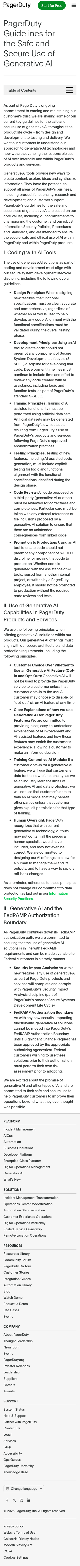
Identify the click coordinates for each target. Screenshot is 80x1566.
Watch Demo (13, 1297)
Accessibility (13, 1453)
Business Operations (18, 1148)
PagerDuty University (19, 1465)
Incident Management (20, 1129)
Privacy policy (14, 1526)
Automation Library (18, 1285)
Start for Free (51, 5)
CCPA (8, 1551)
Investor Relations (17, 1366)
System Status (14, 1409)
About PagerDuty (16, 1334)
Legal (8, 1434)
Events (8, 1316)
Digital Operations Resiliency (24, 1223)
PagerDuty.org (14, 1359)
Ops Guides (12, 1459)
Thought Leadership (18, 1341)
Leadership (12, 1372)
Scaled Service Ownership (23, 1229)
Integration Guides (17, 1278)
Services (10, 1441)
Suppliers (10, 1378)
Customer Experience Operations (28, 1216)
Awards (9, 1391)
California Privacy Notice (21, 1538)
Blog (7, 1291)
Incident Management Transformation (31, 1197)
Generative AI (13, 1173)
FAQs (7, 1447)
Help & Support (15, 1415)
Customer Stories (16, 1272)
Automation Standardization (24, 1210)
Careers (9, 1385)
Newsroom (12, 1347)
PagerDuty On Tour (17, 1266)
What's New (12, 1179)
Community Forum (17, 1260)
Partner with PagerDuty (20, 1422)
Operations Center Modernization (28, 1204)
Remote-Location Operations (25, 1235)
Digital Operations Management (27, 1167)
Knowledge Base (16, 1472)
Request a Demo (16, 1303)
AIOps (8, 1135)
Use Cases (11, 1310)
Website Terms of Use (19, 1532)
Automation (12, 1141)
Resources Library (17, 1253)
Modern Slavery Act (18, 1545)
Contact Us (12, 1428)
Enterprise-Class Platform (22, 1160)
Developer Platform (18, 1154)
